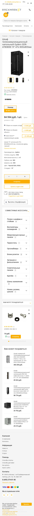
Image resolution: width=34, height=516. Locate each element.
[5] (12, 88)
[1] (5, 88)
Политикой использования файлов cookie (9, 511)
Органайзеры (14, 248)
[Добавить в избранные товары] (29, 313)
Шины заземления (14, 282)
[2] (7, 88)
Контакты (5, 441)
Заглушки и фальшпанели (14, 261)
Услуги (4, 453)
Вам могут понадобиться (13, 302)
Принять (26, 504)
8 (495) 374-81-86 (30, 10)
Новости (5, 448)
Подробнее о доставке (16, 196)
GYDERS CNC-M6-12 (10, 329)
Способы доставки (8, 463)
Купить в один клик (17, 186)
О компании (6, 439)
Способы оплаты (7, 460)
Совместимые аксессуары (16, 210)
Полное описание (10, 148)
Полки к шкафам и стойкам (14, 220)
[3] (8, 88)
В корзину (17, 182)
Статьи (4, 451)
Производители (7, 26)
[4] (10, 88)
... (31, 25)
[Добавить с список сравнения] (29, 310)
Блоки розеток (14, 254)
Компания (18, 26)
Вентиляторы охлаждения (13, 228)
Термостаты (13, 243)
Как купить (5, 465)
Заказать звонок (8, 482)
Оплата (26, 26)
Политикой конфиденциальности (9, 514)
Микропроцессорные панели (16, 236)
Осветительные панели (13, 269)
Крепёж (11, 276)
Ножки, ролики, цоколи (13, 290)
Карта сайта (6, 468)
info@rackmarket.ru (14, 2)
